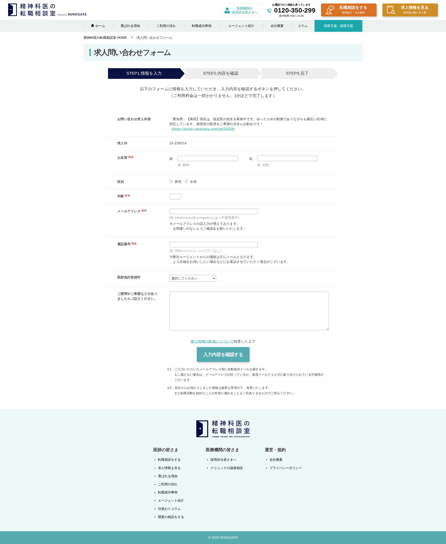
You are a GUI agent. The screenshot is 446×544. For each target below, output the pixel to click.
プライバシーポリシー (285, 468)
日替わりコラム (169, 509)
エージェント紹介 (241, 26)
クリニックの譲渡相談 (226, 468)
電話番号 (127, 244)
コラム (303, 26)
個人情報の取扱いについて (212, 341)
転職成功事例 (201, 26)
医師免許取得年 (129, 277)
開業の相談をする (171, 517)
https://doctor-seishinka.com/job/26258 (203, 129)
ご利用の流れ (166, 26)
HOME (105, 37)
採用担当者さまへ (223, 459)
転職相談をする (353, 9)
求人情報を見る (415, 9)
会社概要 (277, 26)
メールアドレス (132, 211)
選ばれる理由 (130, 26)
